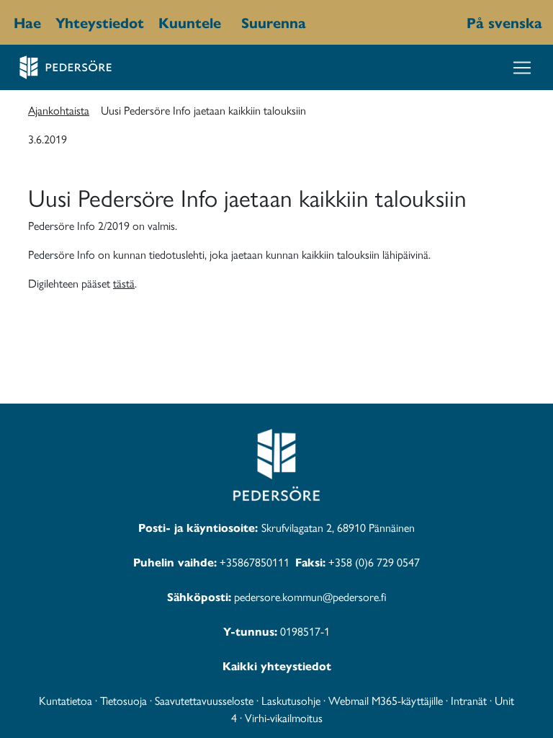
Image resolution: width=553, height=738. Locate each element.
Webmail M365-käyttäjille (385, 700)
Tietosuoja (123, 700)
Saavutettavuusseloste (204, 700)
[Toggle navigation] (522, 67)
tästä (124, 283)
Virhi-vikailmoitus (284, 717)
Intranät (469, 700)
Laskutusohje (290, 700)
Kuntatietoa (65, 700)
